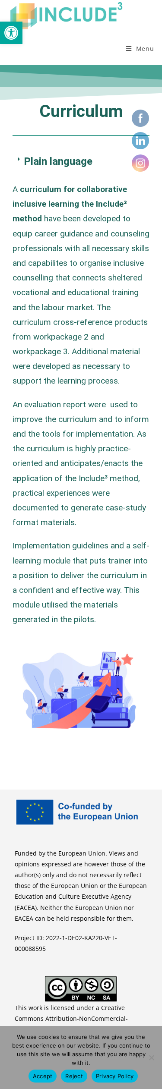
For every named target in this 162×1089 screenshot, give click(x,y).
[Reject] (151, 1057)
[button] (11, 33)
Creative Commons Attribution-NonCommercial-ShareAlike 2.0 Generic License (71, 1018)
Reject (74, 1076)
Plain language (58, 161)
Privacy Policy (115, 1076)
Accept (43, 1076)
